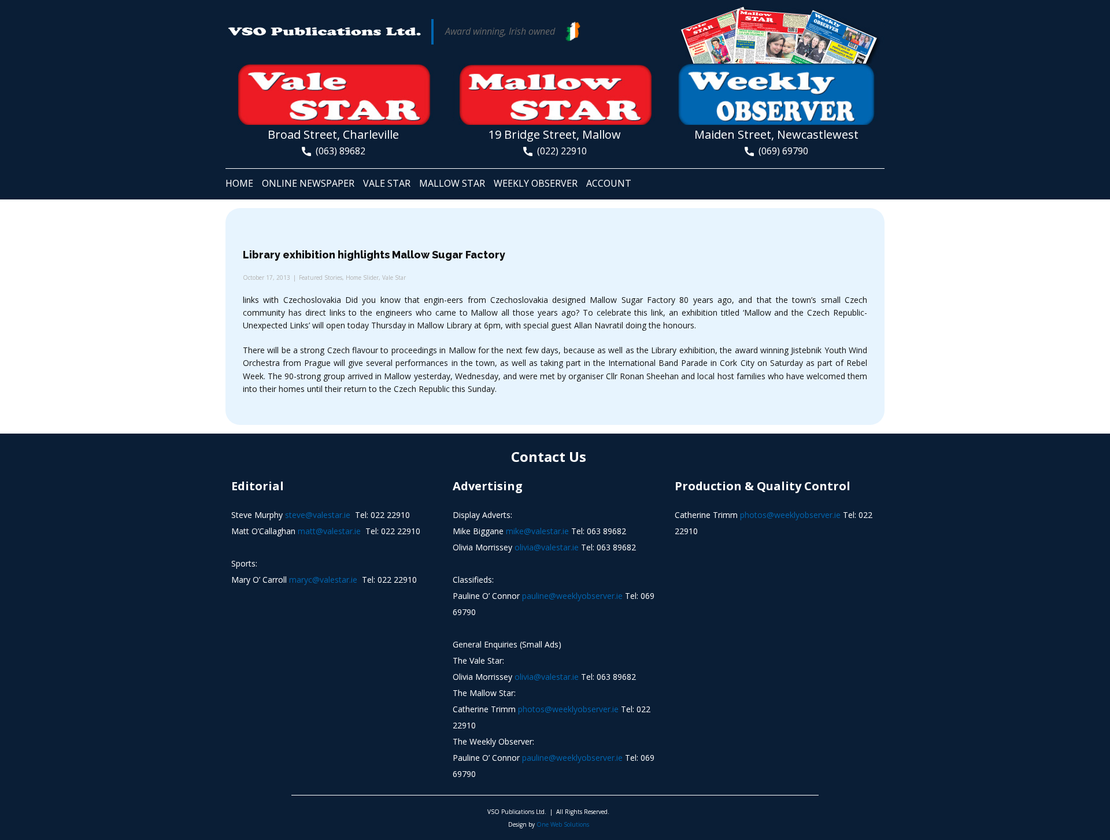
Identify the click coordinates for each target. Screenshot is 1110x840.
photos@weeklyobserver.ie (568, 709)
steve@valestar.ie (317, 514)
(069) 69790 (781, 151)
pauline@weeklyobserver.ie (572, 595)
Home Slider (362, 277)
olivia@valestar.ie (547, 547)
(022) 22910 (559, 151)
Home (239, 183)
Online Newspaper (308, 183)
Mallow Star (452, 183)
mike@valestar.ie (537, 531)
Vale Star (386, 183)
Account (608, 183)
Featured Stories (320, 277)
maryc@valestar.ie (323, 579)
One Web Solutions (562, 824)
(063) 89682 (338, 151)
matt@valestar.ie (329, 531)
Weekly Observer (536, 183)
